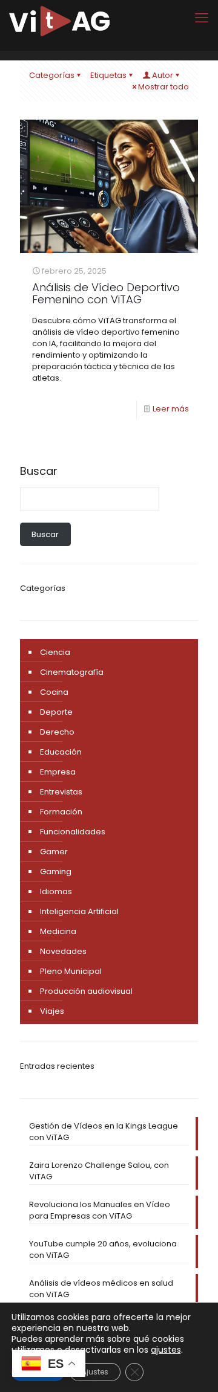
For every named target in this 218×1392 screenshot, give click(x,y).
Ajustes (95, 1372)
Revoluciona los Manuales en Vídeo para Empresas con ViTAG (99, 1210)
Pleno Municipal (71, 971)
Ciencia (55, 652)
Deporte (56, 712)
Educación (61, 752)
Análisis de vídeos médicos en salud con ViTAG (101, 1288)
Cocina (54, 692)
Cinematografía (72, 672)
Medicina (58, 931)
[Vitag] (59, 21)
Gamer (54, 851)
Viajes (52, 1011)
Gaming (55, 871)
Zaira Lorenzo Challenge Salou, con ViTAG (99, 1170)
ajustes (166, 1349)
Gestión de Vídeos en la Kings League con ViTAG (103, 1131)
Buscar (39, 471)
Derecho (57, 732)
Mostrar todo (163, 86)
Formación (61, 811)
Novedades (63, 951)
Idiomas (56, 891)
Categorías (51, 75)
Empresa (58, 772)
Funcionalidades (72, 831)
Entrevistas (61, 792)
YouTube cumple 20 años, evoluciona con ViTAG (103, 1249)
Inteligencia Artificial (79, 911)
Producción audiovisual (86, 991)
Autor (162, 75)
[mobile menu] (201, 18)
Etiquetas (108, 75)
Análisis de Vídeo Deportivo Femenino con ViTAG (106, 293)
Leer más (171, 408)
